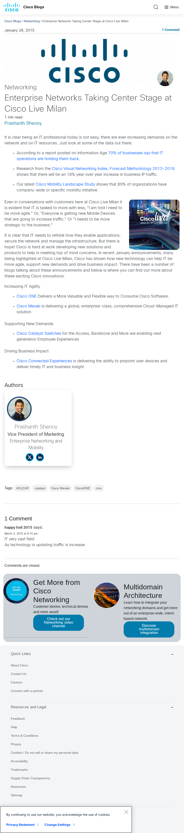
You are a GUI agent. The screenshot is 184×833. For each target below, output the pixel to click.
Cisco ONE (27, 296)
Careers (16, 682)
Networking (32, 21)
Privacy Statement (20, 825)
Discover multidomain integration (149, 629)
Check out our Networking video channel (58, 622)
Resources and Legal (28, 707)
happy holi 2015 (18, 527)
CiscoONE (82, 488)
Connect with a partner (27, 691)
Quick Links (21, 654)
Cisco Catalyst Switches (39, 334)
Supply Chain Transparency (30, 778)
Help (14, 727)
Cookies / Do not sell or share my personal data (44, 752)
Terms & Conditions (24, 735)
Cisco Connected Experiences (44, 361)
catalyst (40, 488)
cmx (99, 488)
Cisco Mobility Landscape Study (65, 185)
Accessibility (19, 761)
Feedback (18, 718)
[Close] (126, 812)
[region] (66, 819)
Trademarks (19, 769)
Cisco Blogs (33, 7)
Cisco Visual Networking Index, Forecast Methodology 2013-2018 (113, 169)
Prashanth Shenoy (23, 123)
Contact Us (18, 674)
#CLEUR (22, 488)
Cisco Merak (28, 306)
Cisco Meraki (60, 488)
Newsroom (18, 786)
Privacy (16, 744)
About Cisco (19, 665)
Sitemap (16, 795)
